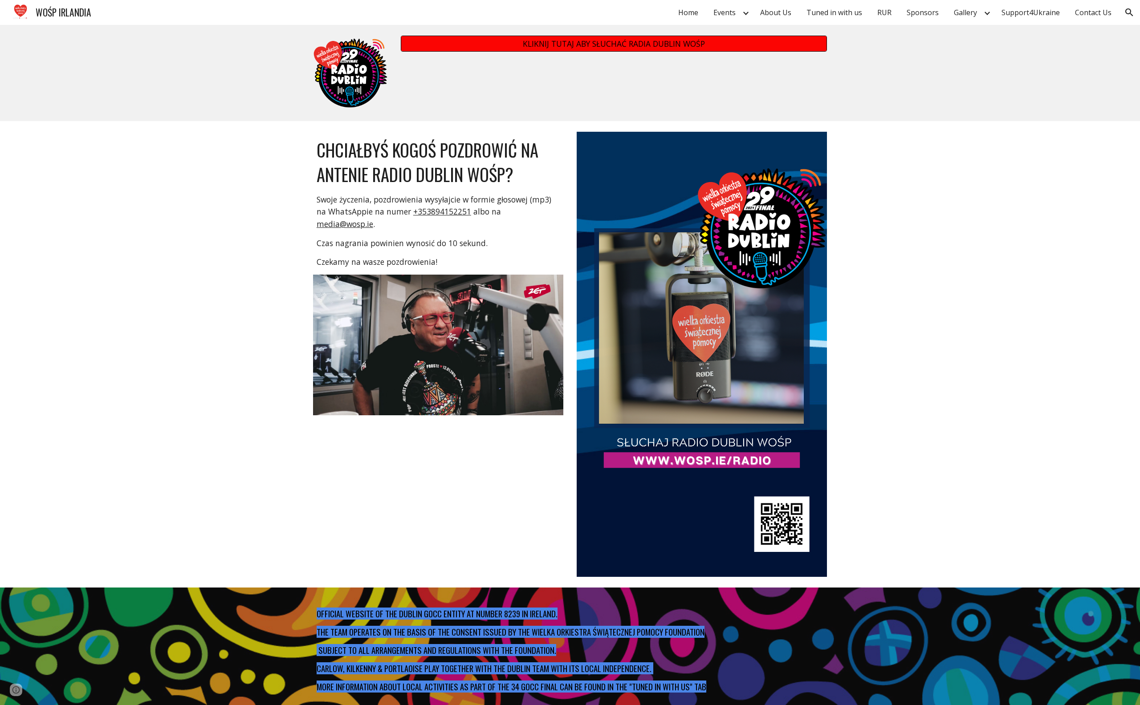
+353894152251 (442, 211)
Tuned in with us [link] (834, 12)
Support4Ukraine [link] (1031, 12)
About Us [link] (775, 12)
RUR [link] (884, 12)
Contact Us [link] (1093, 12)
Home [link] (688, 12)
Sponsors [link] (923, 12)
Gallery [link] (965, 12)
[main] (438, 203)
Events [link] (724, 12)
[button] (1129, 12)
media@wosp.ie (345, 224)
